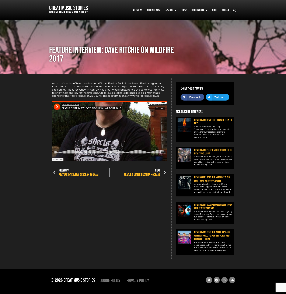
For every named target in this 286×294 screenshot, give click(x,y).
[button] (234, 10)
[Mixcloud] (224, 280)
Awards (169, 10)
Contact (226, 10)
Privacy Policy (137, 280)
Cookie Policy (110, 280)
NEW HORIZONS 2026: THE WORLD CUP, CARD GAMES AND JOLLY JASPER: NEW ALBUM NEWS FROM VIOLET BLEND (212, 236)
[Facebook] (217, 280)
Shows (184, 10)
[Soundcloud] (232, 280)
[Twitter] (209, 280)
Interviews (137, 10)
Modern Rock (198, 10)
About (215, 10)
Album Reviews (154, 10)
